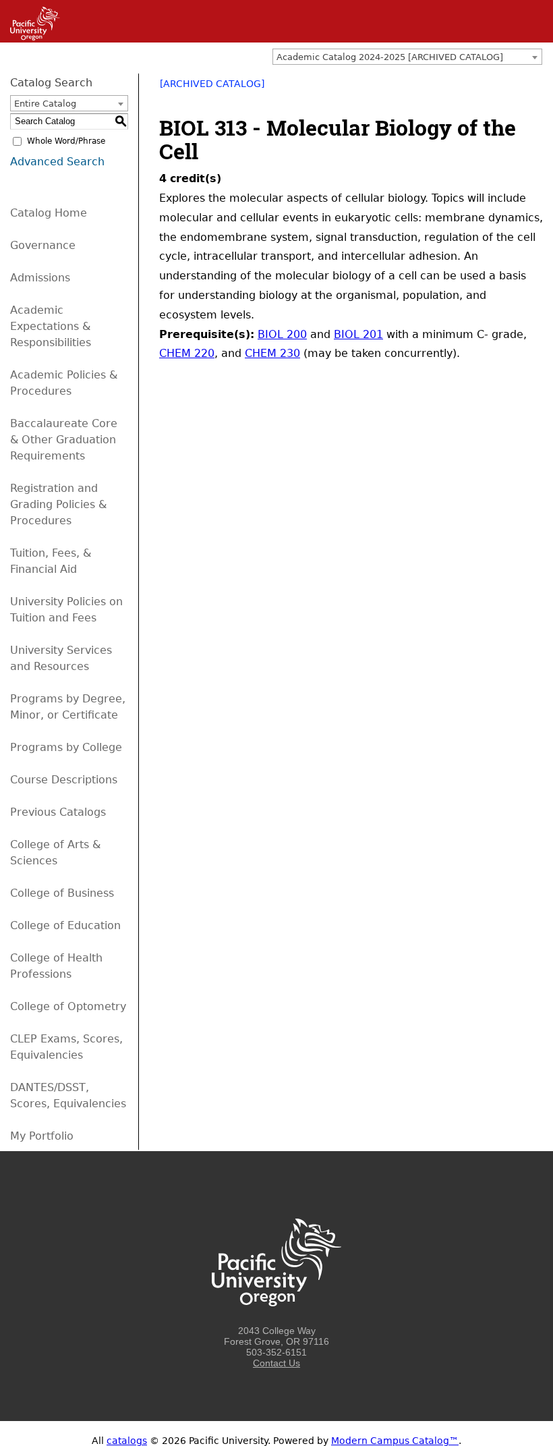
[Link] (30, 37)
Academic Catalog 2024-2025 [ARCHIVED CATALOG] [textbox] (389, 57)
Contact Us (276, 1363)
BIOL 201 (358, 334)
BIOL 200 (282, 334)
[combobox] (407, 57)
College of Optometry (68, 1006)
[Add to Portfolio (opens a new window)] (481, 88)
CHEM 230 (272, 353)
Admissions (40, 277)
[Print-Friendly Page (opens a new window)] (516, 88)
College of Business (62, 893)
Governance (43, 245)
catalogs (127, 1440)
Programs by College (66, 747)
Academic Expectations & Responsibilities (50, 326)
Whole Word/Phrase (66, 141)
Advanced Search (57, 161)
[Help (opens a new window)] (534, 88)
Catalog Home (48, 212)
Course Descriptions (63, 779)
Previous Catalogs (58, 812)
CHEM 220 (186, 353)
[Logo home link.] (276, 1319)
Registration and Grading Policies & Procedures (58, 504)
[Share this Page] (499, 88)
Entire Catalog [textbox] (45, 104)
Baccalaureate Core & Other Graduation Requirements (63, 439)
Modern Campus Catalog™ (395, 1440)
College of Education (65, 925)
